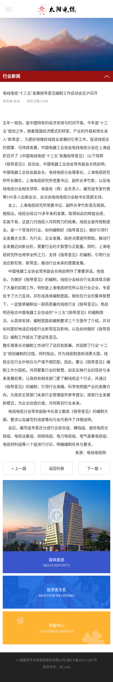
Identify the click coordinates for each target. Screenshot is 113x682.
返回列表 (56, 468)
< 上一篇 (19, 468)
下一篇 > (94, 468)
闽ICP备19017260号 (81, 660)
